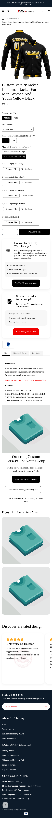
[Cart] (49, 11)
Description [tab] (36, 353)
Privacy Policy (8, 751)
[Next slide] (47, 659)
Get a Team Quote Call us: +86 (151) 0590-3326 (26, 500)
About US (6, 724)
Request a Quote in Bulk (26, 332)
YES (13, 140)
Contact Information (10, 729)
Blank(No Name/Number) (14, 157)
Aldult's (7, 118)
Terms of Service (9, 765)
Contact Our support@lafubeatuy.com (23, 490)
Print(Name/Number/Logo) (14, 152)
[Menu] (3, 11)
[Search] (8, 11)
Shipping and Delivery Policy (14, 760)
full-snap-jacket (12, 19)
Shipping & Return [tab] (20, 353)
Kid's (16, 118)
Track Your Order (9, 738)
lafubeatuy (10, 809)
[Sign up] (46, 706)
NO (5, 140)
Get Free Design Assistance (26, 283)
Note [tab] (6, 353)
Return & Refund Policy (11, 755)
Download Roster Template (26, 479)
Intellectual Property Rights (13, 734)
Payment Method (9, 769)
